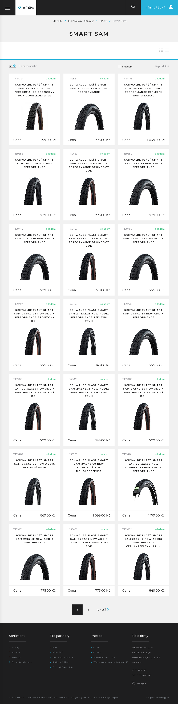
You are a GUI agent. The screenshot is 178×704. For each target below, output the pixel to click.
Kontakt (97, 652)
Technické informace (22, 662)
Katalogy (16, 657)
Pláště (103, 21)
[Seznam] (167, 50)
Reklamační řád (60, 662)
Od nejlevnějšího (27, 66)
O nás (96, 647)
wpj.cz (165, 697)
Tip (10, 66)
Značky (15, 647)
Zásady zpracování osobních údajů (110, 662)
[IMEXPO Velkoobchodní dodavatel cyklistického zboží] (25, 7)
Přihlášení (57, 652)
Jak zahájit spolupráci (63, 657)
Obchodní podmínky (63, 667)
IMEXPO (57, 21)
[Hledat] (133, 7)
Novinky (16, 652)
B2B (54, 647)
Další (102, 609)
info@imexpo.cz (111, 697)
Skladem (127, 66)
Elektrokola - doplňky (81, 21)
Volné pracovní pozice (104, 657)
